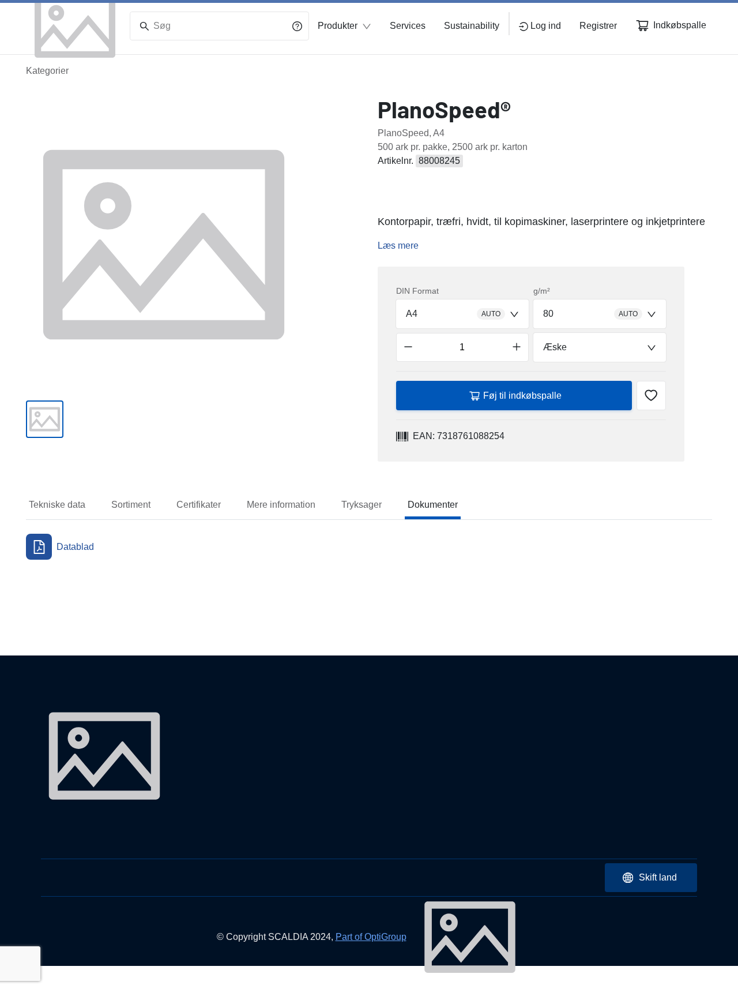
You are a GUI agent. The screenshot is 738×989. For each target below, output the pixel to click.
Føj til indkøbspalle (522, 395)
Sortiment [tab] (130, 505)
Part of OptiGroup (371, 937)
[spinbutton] (462, 347)
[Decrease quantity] (408, 347)
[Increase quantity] (516, 347)
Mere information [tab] (281, 505)
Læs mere (398, 245)
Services (408, 26)
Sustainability (471, 26)
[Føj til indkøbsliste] (651, 395)
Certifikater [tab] (198, 505)
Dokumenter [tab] (433, 505)
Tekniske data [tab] (57, 505)
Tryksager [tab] (361, 505)
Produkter (337, 26)
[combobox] (462, 313)
